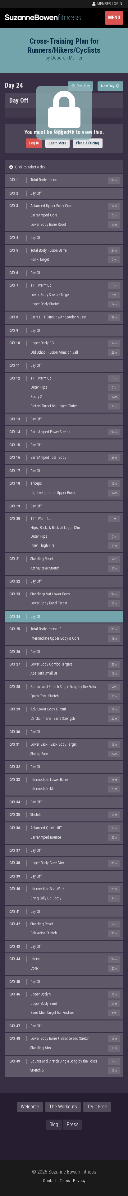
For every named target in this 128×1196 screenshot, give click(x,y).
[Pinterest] (75, 1144)
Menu (114, 18)
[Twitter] (49, 1144)
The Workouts (63, 1107)
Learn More (57, 143)
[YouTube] (89, 1144)
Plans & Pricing (87, 143)
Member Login (109, 4)
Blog (54, 1124)
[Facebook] (36, 1144)
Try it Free (97, 1107)
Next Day (108, 86)
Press (73, 1124)
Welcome (30, 1107)
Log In (34, 143)
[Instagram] (62, 1144)
